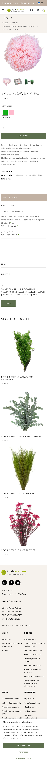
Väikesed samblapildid (11, 703)
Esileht (5, 23)
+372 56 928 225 (14, 608)
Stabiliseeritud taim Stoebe (17, 493)
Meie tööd (6, 639)
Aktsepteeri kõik (23, 745)
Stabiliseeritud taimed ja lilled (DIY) (19, 26)
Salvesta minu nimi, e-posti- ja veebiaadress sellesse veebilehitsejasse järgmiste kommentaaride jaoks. (23, 292)
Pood (15, 23)
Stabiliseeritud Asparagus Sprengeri (17, 378)
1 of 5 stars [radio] (2, 232)
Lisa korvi (23, 136)
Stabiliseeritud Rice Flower (18, 550)
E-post (5, 274)
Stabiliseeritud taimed (33, 650)
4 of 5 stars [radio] (10, 232)
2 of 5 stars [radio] (5, 232)
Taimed (8, 179)
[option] (5, 112)
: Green (9, 106)
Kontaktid (6, 650)
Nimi (4, 264)
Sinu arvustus (10, 235)
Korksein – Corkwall (32, 654)
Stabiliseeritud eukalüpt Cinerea (21, 436)
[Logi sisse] (38, 10)
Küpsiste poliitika (31, 707)
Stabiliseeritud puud (32, 665)
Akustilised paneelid (10, 707)
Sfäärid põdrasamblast (34, 676)
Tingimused (29, 699)
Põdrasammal (30, 639)
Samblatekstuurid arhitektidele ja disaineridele (31, 683)
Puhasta (6, 117)
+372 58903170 (15, 615)
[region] (23, 740)
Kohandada (23, 752)
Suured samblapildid (10, 699)
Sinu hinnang (9, 226)
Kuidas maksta (30, 711)
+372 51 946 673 (15, 611)
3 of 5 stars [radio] (7, 232)
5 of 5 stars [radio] (13, 232)
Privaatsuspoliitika (32, 703)
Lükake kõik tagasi (23, 758)
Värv (7, 106)
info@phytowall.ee (11, 619)
